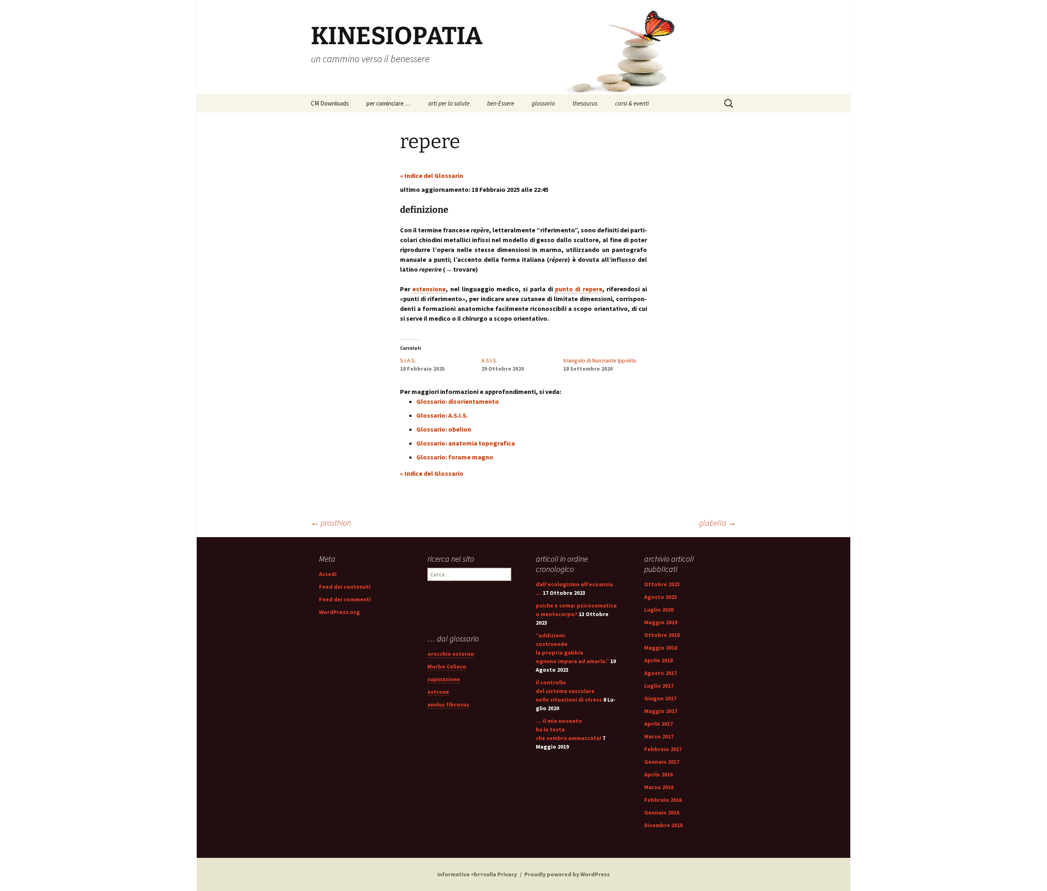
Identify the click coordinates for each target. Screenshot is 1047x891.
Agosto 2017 (660, 673)
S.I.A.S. (408, 360)
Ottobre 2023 (662, 584)
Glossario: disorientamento (457, 401)
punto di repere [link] (578, 289)
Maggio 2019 (660, 622)
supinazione (443, 679)
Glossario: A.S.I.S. (442, 415)
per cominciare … (388, 103)
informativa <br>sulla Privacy (477, 874)
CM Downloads (330, 103)
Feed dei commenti (345, 599)
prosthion (331, 523)
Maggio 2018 (660, 647)
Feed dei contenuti (345, 586)
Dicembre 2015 (663, 825)
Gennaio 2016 (661, 812)
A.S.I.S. (489, 360)
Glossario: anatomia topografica (465, 443)
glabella (717, 523)
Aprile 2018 (658, 660)
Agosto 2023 (660, 597)
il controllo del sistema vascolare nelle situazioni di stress (569, 691)
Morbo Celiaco (446, 666)
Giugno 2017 (660, 698)
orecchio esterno (450, 653)
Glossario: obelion (443, 429)
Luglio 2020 (659, 609)
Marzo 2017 (659, 736)
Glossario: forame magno (454, 457)
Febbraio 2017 (663, 749)
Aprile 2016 (658, 774)
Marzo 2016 (659, 787)
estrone (438, 691)
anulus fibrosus (448, 704)
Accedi (328, 574)
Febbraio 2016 (663, 799)
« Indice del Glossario (431, 175)
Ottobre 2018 (662, 635)
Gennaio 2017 (661, 761)
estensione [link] (429, 289)
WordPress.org (339, 612)
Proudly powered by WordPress (567, 874)
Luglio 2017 (659, 685)
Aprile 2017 (658, 723)
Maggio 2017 (660, 711)
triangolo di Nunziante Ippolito (599, 360)
